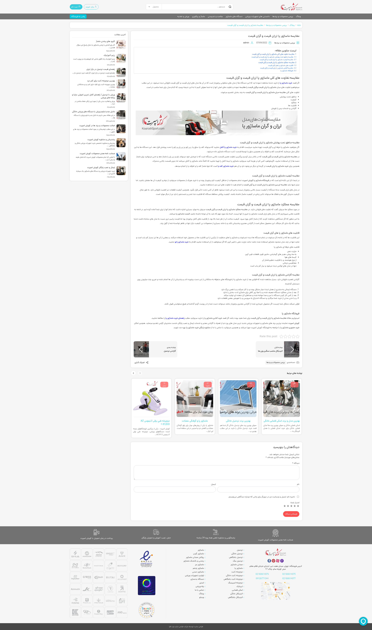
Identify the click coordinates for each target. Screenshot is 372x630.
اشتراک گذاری (140, 362)
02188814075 (289, 574)
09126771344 (262, 578)
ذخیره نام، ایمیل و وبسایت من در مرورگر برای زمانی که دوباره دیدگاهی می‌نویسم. (261, 496)
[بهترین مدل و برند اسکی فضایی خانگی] (281, 398)
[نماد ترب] (146, 585)
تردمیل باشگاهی (236, 557)
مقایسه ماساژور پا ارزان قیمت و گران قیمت (245, 25)
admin (246, 42)
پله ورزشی (200, 586)
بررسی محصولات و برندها (282, 16)
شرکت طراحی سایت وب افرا (178, 626)
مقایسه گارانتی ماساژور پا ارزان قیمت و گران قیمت (276, 68)
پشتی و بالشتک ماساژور (193, 560)
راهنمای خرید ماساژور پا (175, 318)
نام (298, 484)
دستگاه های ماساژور (234, 16)
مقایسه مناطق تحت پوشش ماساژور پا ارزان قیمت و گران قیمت (272, 57)
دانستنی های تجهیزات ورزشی (257, 16)
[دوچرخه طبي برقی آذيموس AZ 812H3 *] (151, 398)
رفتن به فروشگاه (78, 16)
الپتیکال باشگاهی (235, 597)
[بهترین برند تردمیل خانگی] (238, 398)
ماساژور (201, 550)
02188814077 (289, 578)
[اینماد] (146, 559)
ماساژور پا (239, 568)
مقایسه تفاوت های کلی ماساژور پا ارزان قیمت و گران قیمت (273, 54)
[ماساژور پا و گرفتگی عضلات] (195, 398)
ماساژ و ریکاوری (198, 16)
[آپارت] (277, 561)
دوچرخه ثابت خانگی (234, 575)
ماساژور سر (199, 564)
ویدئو (201, 597)
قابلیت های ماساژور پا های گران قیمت (280, 65)
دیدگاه (295, 463)
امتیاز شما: (294, 502)
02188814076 (262, 574)
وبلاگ (298, 16)
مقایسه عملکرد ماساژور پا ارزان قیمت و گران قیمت (276, 62)
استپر (201, 582)
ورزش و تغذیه (183, 16)
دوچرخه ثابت (237, 571)
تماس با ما (199, 590)
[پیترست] (273, 561)
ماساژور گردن (198, 553)
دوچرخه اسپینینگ (235, 582)
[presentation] (140, 373)
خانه (299, 25)
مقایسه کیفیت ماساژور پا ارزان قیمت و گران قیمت (276, 59)
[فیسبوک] (269, 561)
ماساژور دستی (198, 571)
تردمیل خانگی (237, 553)
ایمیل (213, 484)
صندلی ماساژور (237, 564)
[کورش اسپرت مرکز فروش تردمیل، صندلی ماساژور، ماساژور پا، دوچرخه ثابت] (291, 7)
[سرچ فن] (146, 610)
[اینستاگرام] (282, 561)
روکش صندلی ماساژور (195, 557)
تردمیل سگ (238, 560)
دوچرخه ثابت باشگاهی (233, 579)
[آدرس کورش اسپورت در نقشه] (275, 591)
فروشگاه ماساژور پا (286, 71)
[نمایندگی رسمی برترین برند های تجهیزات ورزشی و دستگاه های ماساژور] (98, 584)
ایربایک (240, 586)
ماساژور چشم (198, 568)
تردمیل (240, 550)
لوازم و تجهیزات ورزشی (194, 575)
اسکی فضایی (237, 590)
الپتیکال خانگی (236, 593)
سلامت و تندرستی (215, 16)
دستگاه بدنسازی (197, 579)
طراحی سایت (198, 626)
